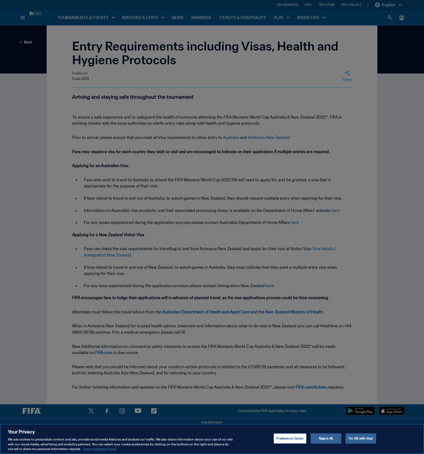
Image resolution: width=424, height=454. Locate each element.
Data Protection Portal (99, 449)
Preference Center (290, 438)
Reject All (326, 438)
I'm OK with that (361, 438)
